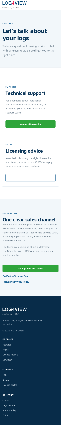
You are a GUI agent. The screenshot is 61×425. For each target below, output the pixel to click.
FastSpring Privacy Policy (16, 281)
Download (8, 359)
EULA (5, 415)
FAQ (5, 375)
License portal (10, 385)
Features (7, 344)
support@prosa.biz (30, 123)
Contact (6, 400)
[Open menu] (55, 5)
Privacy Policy (10, 410)
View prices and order (30, 268)
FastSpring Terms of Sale (15, 276)
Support (6, 380)
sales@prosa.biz (30, 177)
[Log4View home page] (15, 5)
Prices (6, 349)
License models (10, 354)
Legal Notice (9, 405)
